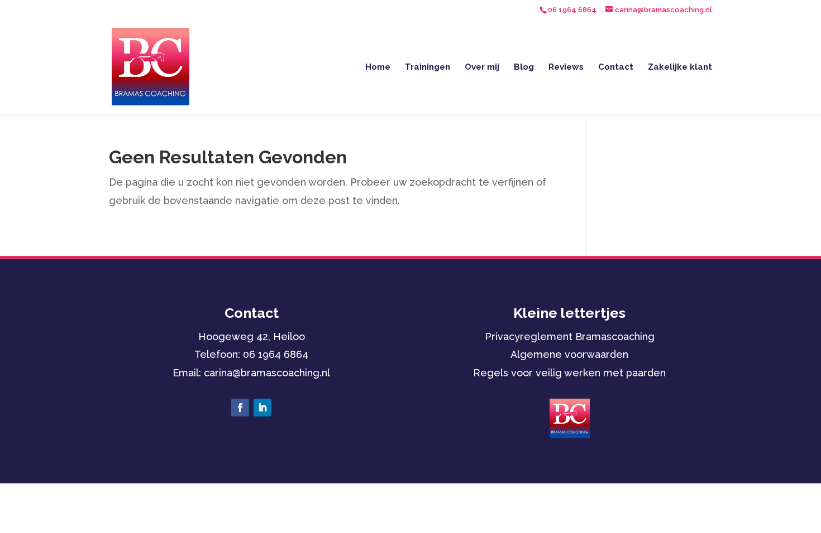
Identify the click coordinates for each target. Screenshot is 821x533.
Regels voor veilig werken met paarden (569, 373)
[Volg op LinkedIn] (262, 407)
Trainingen (427, 67)
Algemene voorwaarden (569, 354)
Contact (615, 67)
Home (377, 67)
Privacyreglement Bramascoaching (570, 336)
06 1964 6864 (275, 354)
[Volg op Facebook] (240, 407)
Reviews (566, 67)
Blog (524, 67)
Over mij (482, 67)
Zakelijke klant (680, 67)
